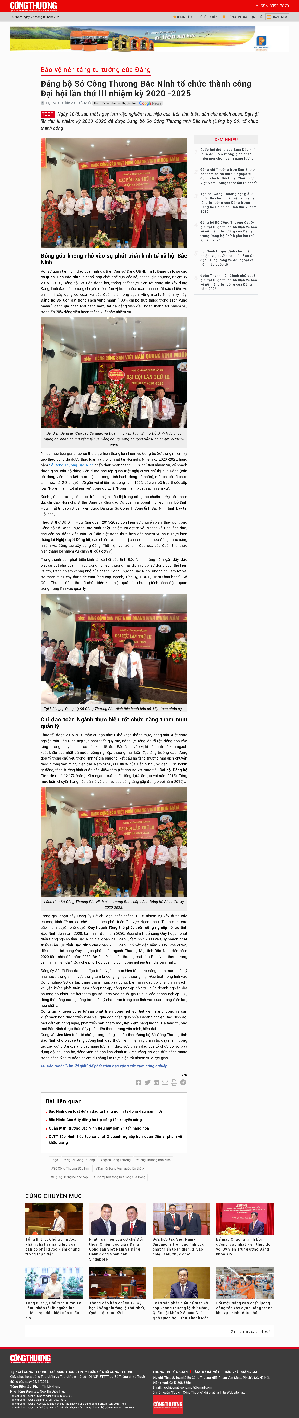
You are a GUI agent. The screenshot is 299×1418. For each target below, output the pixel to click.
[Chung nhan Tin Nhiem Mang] (168, 1404)
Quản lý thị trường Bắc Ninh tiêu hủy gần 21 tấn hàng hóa (99, 1128)
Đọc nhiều (184, 17)
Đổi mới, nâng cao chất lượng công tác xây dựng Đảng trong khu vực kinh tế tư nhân (244, 1308)
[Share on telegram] (183, 1082)
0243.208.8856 (180, 1383)
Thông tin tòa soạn (240, 17)
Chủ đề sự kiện (207, 17)
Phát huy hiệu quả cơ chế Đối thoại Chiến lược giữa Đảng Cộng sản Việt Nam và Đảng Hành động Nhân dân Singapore (116, 1249)
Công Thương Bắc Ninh (154, 1160)
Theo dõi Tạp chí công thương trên (116, 103)
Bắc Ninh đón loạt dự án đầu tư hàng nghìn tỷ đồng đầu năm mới (105, 1111)
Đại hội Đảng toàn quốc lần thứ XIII (122, 1168)
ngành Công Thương (117, 1160)
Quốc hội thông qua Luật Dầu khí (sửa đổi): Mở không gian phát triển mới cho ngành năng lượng (227, 154)
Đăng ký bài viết (206, 1372)
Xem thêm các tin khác (249, 1331)
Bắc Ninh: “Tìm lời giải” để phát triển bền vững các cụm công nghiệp (107, 1066)
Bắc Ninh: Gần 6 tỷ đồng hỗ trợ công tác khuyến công (95, 1119)
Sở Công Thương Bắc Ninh (71, 465)
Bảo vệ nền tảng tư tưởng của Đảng (96, 70)
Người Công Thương (80, 1160)
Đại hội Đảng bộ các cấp (70, 1177)
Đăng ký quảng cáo (242, 1372)
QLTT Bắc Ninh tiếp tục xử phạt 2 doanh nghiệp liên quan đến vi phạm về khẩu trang (115, 1139)
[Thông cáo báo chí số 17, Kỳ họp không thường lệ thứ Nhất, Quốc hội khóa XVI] (118, 1284)
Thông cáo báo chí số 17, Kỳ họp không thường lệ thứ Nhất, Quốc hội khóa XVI (117, 1308)
